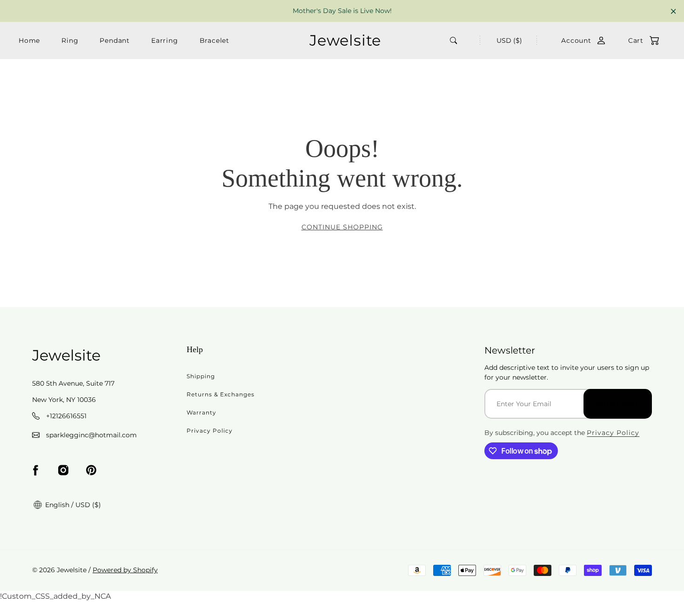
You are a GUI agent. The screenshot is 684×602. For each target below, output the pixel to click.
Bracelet (214, 40)
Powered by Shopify (125, 570)
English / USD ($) (72, 505)
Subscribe (617, 404)
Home (29, 40)
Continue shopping (342, 227)
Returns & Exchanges (221, 394)
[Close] (673, 11)
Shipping (201, 376)
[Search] (453, 40)
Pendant (115, 40)
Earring (164, 40)
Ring (69, 40)
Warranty (201, 412)
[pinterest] (91, 470)
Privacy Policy (210, 430)
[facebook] (35, 470)
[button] (639, 41)
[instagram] (63, 470)
